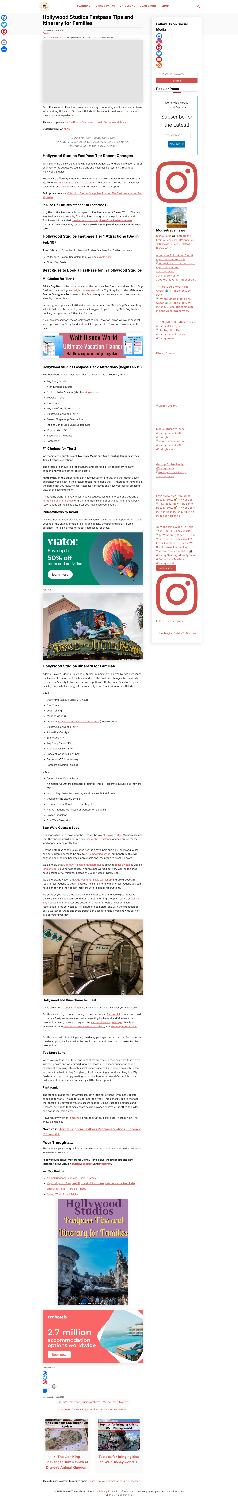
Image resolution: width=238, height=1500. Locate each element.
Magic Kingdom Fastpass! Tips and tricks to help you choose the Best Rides (91, 1183)
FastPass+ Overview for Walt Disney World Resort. (98, 122)
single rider (104, 257)
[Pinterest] (93, 1382)
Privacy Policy (107, 145)
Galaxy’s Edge (114, 835)
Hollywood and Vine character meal (78, 721)
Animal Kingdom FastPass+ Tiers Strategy (71, 1178)
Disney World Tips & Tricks (62, 1194)
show (67, 128)
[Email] (93, 1386)
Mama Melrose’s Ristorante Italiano (83, 1026)
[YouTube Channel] (177, 59)
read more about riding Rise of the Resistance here (102, 220)
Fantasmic (75, 1117)
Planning (46, 33)
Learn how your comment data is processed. (115, 1481)
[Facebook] (93, 1373)
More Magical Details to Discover (176, 633)
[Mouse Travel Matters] (44, 6)
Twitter (76, 1163)
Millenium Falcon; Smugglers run (73, 182)
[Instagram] (177, 42)
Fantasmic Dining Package (58, 500)
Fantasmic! (113, 1014)
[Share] (93, 1391)
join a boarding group (97, 853)
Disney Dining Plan (73, 1007)
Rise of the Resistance (99, 839)
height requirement (84, 290)
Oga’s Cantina (83, 879)
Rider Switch (122, 864)
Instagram (105, 1163)
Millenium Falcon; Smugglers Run (82, 864)
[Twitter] (93, 1377)
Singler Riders (51, 868)
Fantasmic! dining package (106, 1022)
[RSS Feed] (177, 65)
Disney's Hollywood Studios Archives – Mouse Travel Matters (92, 1402)
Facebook (87, 1163)
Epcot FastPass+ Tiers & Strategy (66, 1188)
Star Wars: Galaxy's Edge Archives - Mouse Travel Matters (93, 1409)
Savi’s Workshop (102, 879)
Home (55, 37)
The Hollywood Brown (124, 1026)
